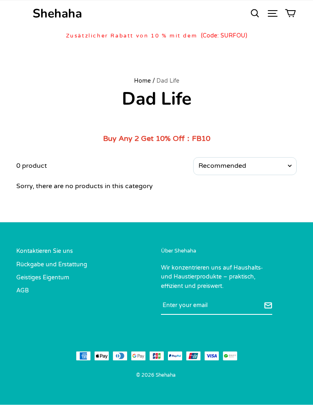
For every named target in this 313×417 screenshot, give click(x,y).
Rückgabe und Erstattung (51, 264)
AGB (22, 290)
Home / (144, 80)
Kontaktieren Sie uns (44, 251)
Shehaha (57, 13)
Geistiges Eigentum (42, 277)
